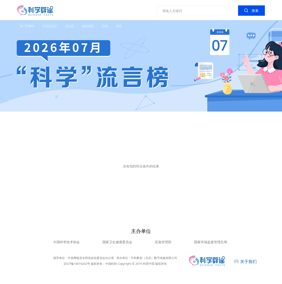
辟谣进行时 (49, 26)
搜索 (255, 10)
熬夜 (119, 26)
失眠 (105, 26)
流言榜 (69, 26)
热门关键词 (27, 26)
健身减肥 (88, 26)
